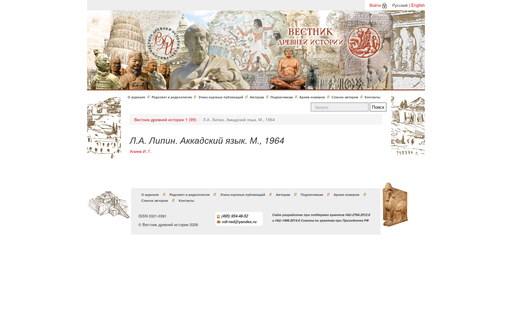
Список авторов (345, 97)
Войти (375, 5)
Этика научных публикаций (220, 97)
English (418, 5)
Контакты (372, 97)
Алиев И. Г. (141, 151)
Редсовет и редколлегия (172, 97)
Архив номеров (312, 97)
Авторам (257, 97)
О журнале (136, 97)
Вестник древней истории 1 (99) (165, 119)
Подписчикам (282, 97)
